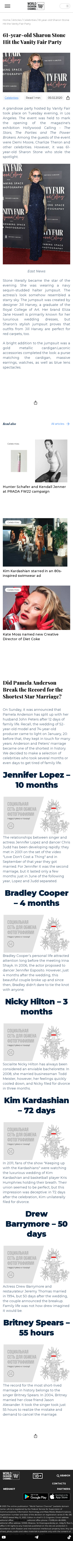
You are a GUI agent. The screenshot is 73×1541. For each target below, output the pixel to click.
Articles (16, 19)
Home (6, 19)
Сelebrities (29, 19)
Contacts (59, 1483)
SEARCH (65, 1475)
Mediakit (9, 1489)
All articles (57, 424)
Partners (63, 1489)
